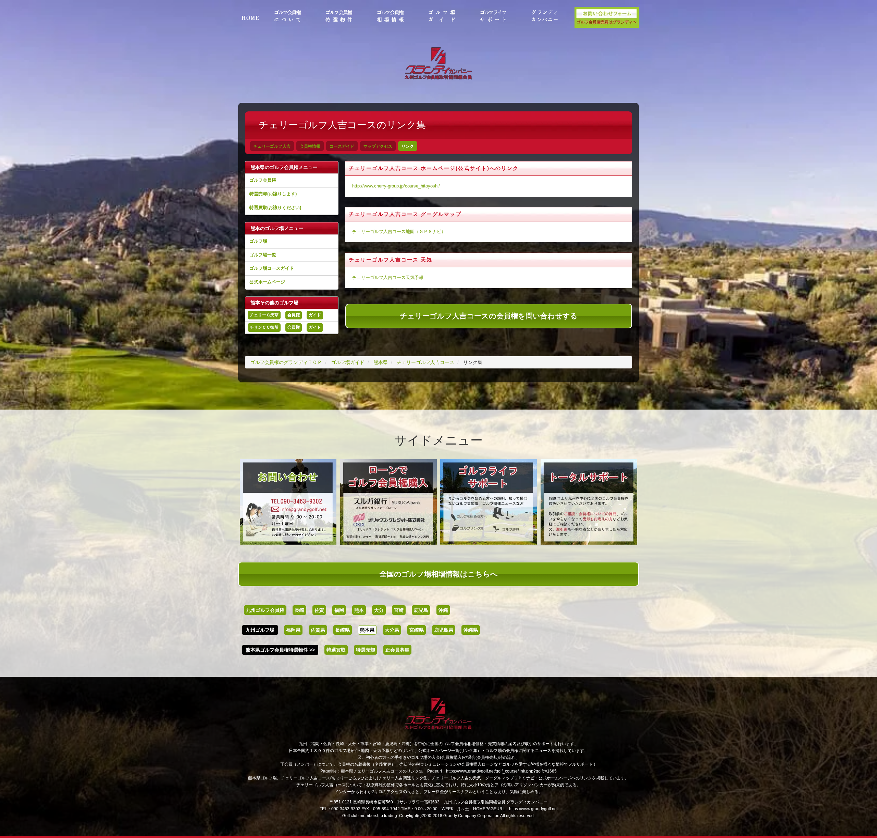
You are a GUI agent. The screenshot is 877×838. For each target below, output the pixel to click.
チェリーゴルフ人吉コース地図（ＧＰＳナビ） (399, 231)
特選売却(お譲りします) (273, 193)
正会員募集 (397, 650)
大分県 (392, 630)
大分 (379, 610)
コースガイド (342, 146)
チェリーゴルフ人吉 (272, 146)
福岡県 (293, 630)
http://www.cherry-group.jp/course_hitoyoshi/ (396, 186)
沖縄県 (471, 630)
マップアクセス (377, 146)
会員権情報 (310, 146)
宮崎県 (416, 630)
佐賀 (319, 610)
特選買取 (336, 650)
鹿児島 (421, 610)
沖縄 (443, 610)
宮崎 (399, 610)
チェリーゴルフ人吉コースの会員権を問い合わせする (489, 316)
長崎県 (342, 630)
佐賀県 (318, 630)
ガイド (315, 315)
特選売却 (365, 650)
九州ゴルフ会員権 (265, 610)
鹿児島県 (443, 630)
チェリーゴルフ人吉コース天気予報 (387, 277)
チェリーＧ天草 (264, 315)
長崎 (299, 610)
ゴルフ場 (258, 241)
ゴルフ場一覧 (262, 254)
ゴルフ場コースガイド (271, 268)
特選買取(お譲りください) (275, 207)
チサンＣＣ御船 (264, 327)
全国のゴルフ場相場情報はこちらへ (439, 574)
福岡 (339, 610)
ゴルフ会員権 (262, 180)
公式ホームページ (267, 281)
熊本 (359, 610)
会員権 (293, 315)
